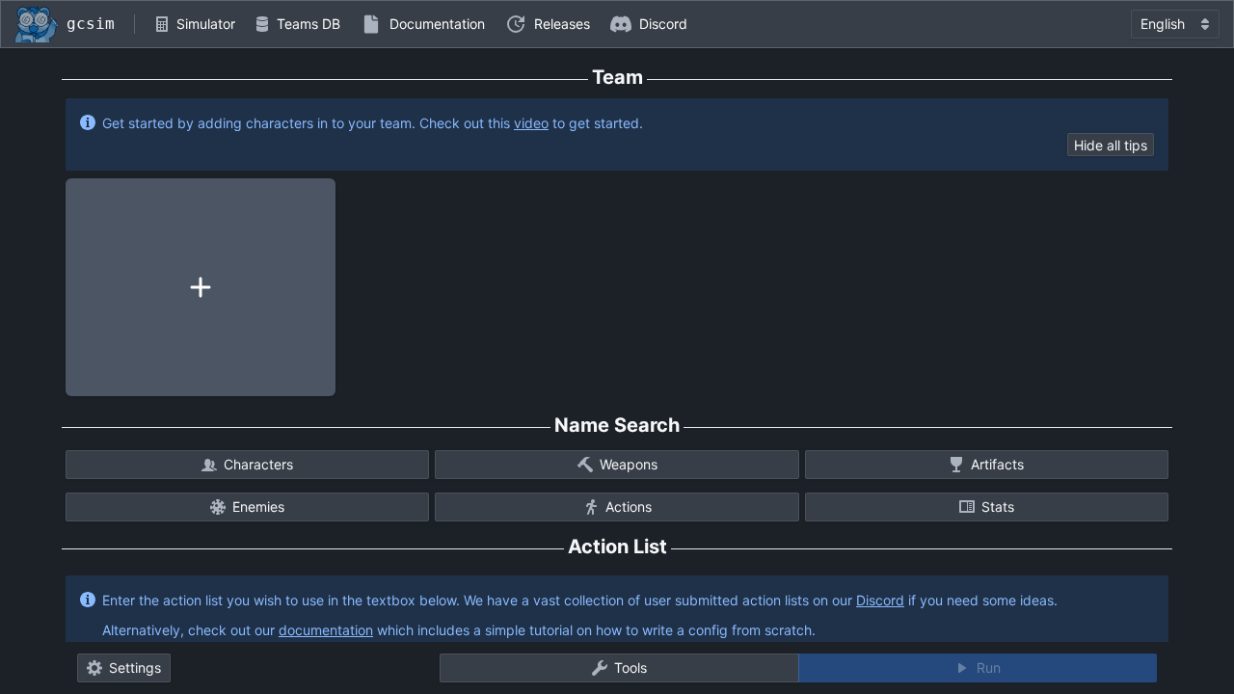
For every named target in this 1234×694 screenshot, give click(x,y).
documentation (326, 630)
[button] (195, 24)
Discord (880, 600)
